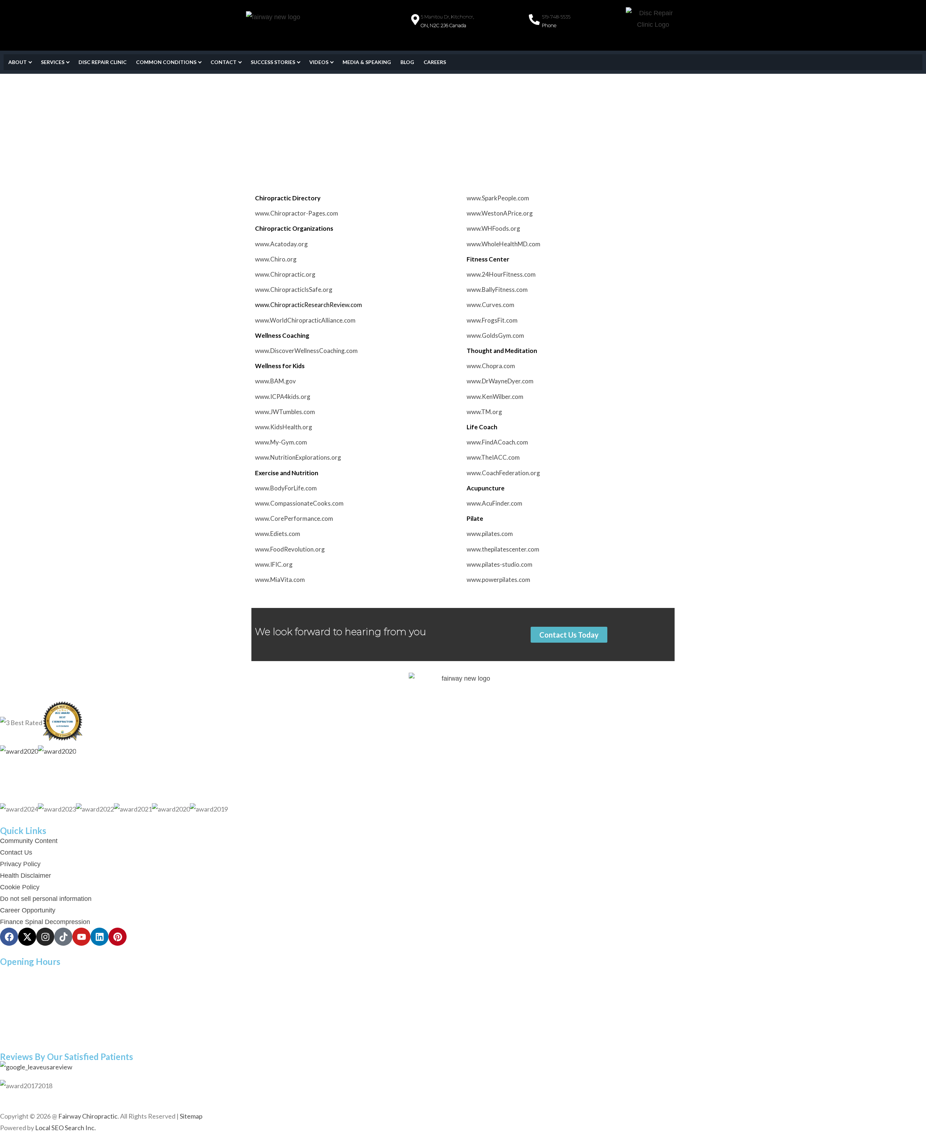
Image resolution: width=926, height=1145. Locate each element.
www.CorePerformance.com (294, 518)
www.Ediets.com (277, 533)
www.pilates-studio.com (499, 564)
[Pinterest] (118, 937)
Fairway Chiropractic (88, 1116)
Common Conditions (166, 62)
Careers (435, 62)
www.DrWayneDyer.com (500, 381)
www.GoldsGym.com (495, 335)
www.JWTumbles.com (285, 412)
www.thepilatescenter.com (503, 549)
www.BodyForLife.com (286, 488)
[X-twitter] (27, 937)
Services (52, 62)
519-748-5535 (556, 17)
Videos (318, 62)
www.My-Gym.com (281, 442)
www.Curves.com (490, 304)
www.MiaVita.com (280, 579)
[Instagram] (45, 937)
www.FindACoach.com (497, 442)
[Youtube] (81, 937)
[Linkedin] (99, 937)
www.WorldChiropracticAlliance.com (305, 320)
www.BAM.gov (275, 381)
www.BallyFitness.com (497, 289)
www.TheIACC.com (493, 457)
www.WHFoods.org (493, 228)
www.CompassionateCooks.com (299, 503)
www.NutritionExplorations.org (298, 457)
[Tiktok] (63, 937)
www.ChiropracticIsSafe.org (293, 289)
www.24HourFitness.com (501, 274)
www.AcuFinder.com (494, 503)
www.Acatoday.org (281, 244)
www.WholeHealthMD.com (503, 244)
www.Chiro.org (276, 259)
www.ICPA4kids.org (282, 396)
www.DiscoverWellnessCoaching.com (306, 350)
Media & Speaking (367, 62)
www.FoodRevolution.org (290, 549)
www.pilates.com (490, 533)
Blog (407, 62)
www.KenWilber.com (495, 396)
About (17, 62)
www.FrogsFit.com (492, 320)
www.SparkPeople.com (498, 198)
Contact (224, 62)
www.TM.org (484, 412)
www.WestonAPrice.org (500, 213)
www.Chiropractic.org (285, 274)
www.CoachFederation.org (503, 473)
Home (253, 139)
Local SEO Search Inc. (65, 1128)
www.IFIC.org (274, 564)
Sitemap (191, 1116)
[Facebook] (9, 937)
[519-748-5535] (534, 19)
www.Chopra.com (491, 366)
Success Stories (273, 62)
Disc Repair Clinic (102, 62)
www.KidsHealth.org (283, 427)
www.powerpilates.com (498, 579)
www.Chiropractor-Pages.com (296, 213)
